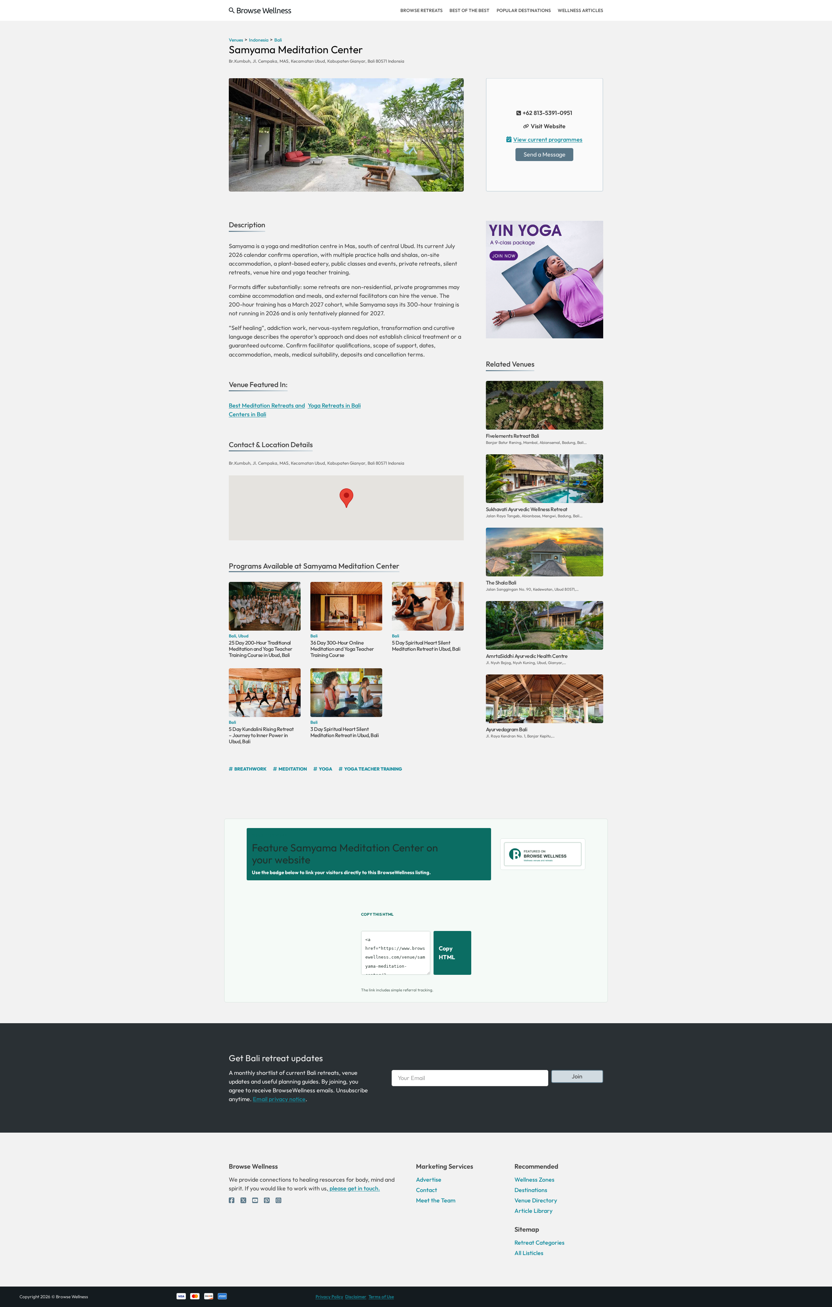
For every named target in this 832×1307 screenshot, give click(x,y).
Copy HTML (447, 953)
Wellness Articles (580, 10)
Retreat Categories (539, 1242)
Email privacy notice (279, 1099)
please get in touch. (354, 1188)
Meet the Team (436, 1200)
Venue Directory (535, 1200)
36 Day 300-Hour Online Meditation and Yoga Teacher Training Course (342, 648)
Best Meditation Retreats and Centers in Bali (267, 410)
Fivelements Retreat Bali (512, 436)
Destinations (530, 1190)
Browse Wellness (263, 10)
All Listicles (528, 1253)
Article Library (533, 1210)
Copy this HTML (377, 914)
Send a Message (545, 154)
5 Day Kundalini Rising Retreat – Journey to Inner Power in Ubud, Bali (261, 735)
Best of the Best (469, 10)
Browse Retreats (421, 10)
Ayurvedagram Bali (506, 729)
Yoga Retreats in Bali (334, 405)
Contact (426, 1190)
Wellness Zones (534, 1179)
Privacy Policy (329, 1297)
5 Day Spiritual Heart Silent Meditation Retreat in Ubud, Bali (426, 645)
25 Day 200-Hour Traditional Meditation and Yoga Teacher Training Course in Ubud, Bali (260, 648)
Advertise (428, 1179)
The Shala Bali (501, 582)
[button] (346, 498)
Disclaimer (355, 1297)
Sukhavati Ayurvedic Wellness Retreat (526, 509)
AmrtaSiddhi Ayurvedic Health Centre (527, 656)
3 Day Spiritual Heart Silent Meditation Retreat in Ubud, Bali (344, 732)
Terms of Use (381, 1297)
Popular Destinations (524, 10)
